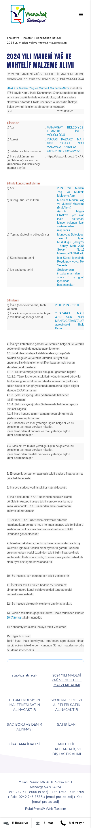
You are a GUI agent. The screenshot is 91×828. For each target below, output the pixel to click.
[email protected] (59, 796)
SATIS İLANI (66, 724)
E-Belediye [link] (19, 823)
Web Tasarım (56, 808)
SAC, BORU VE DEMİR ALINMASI (24, 727)
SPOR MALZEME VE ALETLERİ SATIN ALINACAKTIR (67, 705)
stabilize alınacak (24, 675)
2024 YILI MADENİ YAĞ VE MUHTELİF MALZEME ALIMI (67, 680)
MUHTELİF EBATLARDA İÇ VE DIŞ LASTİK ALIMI (66, 749)
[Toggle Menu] (80, 14)
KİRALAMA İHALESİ (24, 744)
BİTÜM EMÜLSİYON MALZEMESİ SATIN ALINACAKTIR (24, 705)
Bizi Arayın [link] (76, 823)
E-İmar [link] (48, 823)
